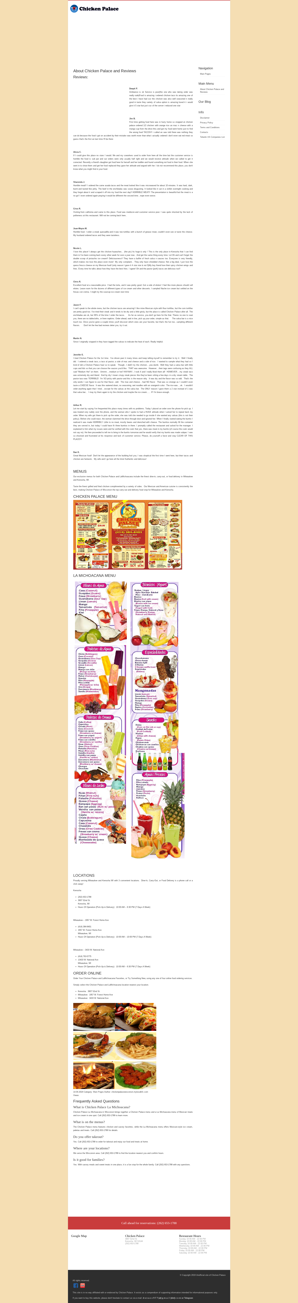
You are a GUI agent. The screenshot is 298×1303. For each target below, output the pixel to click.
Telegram (188, 1298)
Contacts (204, 132)
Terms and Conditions (210, 127)
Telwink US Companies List (212, 137)
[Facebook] (76, 1287)
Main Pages (205, 74)
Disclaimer (205, 118)
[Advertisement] (149, 42)
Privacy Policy (206, 122)
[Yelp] (83, 1287)
